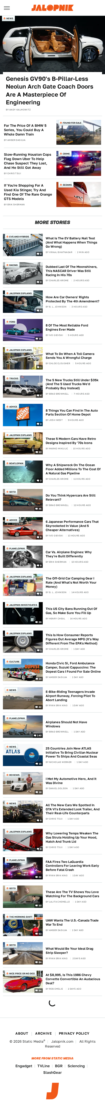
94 (40, 990)
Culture (14, 661)
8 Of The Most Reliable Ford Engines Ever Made (67, 327)
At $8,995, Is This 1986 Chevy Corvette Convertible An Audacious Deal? (73, 979)
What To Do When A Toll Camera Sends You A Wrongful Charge (70, 356)
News (9, 18)
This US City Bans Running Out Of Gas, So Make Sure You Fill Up (71, 611)
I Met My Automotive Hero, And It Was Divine (71, 781)
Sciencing (76, 1066)
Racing (13, 265)
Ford (12, 321)
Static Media (32, 1041)
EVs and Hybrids (19, 236)
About (21, 1033)
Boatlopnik (16, 463)
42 (40, 706)
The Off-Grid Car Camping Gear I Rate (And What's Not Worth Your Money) (71, 582)
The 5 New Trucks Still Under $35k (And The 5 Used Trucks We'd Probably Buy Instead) (72, 384)
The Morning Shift (20, 916)
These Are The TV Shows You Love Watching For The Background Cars (72, 894)
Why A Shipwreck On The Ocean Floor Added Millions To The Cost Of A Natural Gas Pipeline (73, 469)
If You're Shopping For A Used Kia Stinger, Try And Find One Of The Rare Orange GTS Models (28, 192)
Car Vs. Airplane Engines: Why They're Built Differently (69, 554)
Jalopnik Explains (20, 293)
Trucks (13, 378)
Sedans (67, 184)
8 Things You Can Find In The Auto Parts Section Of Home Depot (72, 412)
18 (40, 791)
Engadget (23, 1066)
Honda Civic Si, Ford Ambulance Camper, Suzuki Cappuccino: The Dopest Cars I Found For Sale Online (73, 667)
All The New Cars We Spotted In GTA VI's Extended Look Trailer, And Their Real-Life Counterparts (73, 809)
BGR (59, 1066)
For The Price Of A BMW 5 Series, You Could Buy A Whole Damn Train (25, 130)
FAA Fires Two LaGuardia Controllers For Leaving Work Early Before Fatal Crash (72, 866)
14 (40, 678)
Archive (43, 1033)
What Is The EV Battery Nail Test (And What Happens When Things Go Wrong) (71, 242)
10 (40, 338)
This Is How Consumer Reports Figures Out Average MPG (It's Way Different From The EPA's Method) (72, 639)
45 (40, 508)
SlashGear (52, 1072)
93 (40, 933)
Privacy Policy (74, 1033)
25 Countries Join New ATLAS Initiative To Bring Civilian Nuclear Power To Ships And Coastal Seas (72, 753)
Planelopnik (17, 548)
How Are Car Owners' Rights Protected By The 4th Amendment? (72, 299)
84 (40, 961)
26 (40, 622)
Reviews (14, 775)
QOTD (12, 491)
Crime (66, 153)
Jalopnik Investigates (23, 605)
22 (40, 877)
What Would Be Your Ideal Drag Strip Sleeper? (69, 951)
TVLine (43, 1066)
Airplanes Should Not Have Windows (66, 724)
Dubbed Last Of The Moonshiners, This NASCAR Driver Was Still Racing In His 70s (71, 271)
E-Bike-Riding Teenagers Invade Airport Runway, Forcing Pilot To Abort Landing (70, 696)
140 (39, 735)
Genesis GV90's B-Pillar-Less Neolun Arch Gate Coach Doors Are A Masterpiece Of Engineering (49, 90)
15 (40, 763)
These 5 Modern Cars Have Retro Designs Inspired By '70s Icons (71, 441)
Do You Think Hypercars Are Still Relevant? (70, 497)
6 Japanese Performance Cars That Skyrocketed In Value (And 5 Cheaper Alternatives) (72, 526)
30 (40, 905)
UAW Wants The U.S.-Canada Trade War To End (72, 922)
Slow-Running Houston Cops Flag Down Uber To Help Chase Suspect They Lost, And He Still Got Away (27, 161)
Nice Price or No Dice (22, 973)
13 (40, 452)
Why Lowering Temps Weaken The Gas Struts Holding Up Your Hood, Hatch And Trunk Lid (72, 837)
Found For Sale (72, 122)
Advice (13, 406)
